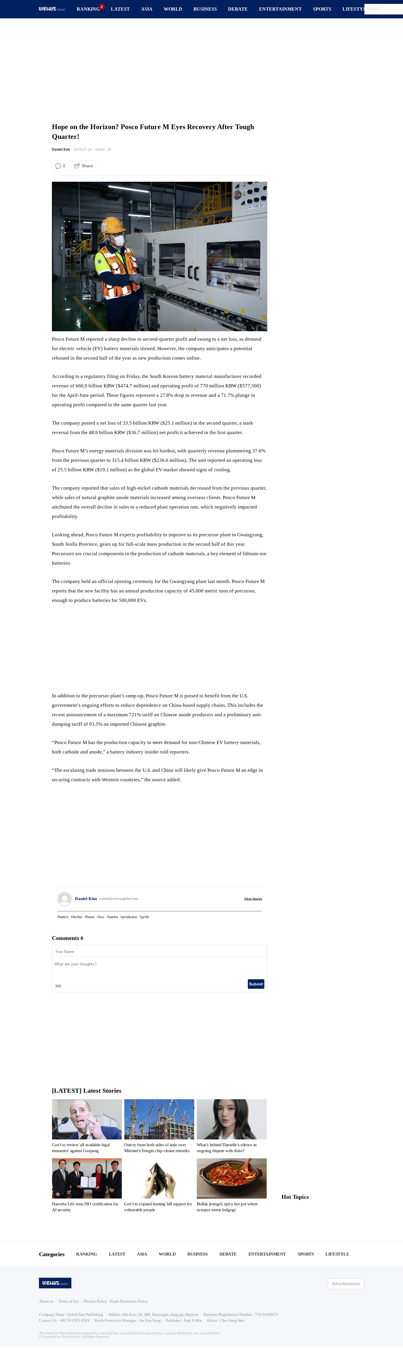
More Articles (253, 899)
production (129, 917)
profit (145, 917)
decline (77, 917)
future (90, 917)
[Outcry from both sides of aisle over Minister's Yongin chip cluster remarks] (159, 1127)
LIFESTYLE (356, 9)
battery (63, 917)
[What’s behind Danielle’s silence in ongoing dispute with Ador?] (232, 1127)
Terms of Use (68, 1301)
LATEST (120, 9)
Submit (256, 984)
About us (46, 1301)
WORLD (173, 9)
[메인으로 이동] (52, 9)
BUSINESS (205, 9)
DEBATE (238, 9)
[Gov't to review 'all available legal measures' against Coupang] (87, 1127)
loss (101, 917)
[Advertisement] (201, 69)
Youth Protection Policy (128, 1301)
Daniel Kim (61, 149)
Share (87, 165)
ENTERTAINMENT (280, 9)
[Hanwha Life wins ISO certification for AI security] (87, 1186)
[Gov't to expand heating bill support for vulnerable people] (159, 1186)
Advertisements (346, 1283)
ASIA (147, 9)
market (113, 917)
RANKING (88, 9)
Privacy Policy (95, 1301)
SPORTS (322, 9)
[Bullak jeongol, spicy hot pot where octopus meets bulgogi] (232, 1186)
